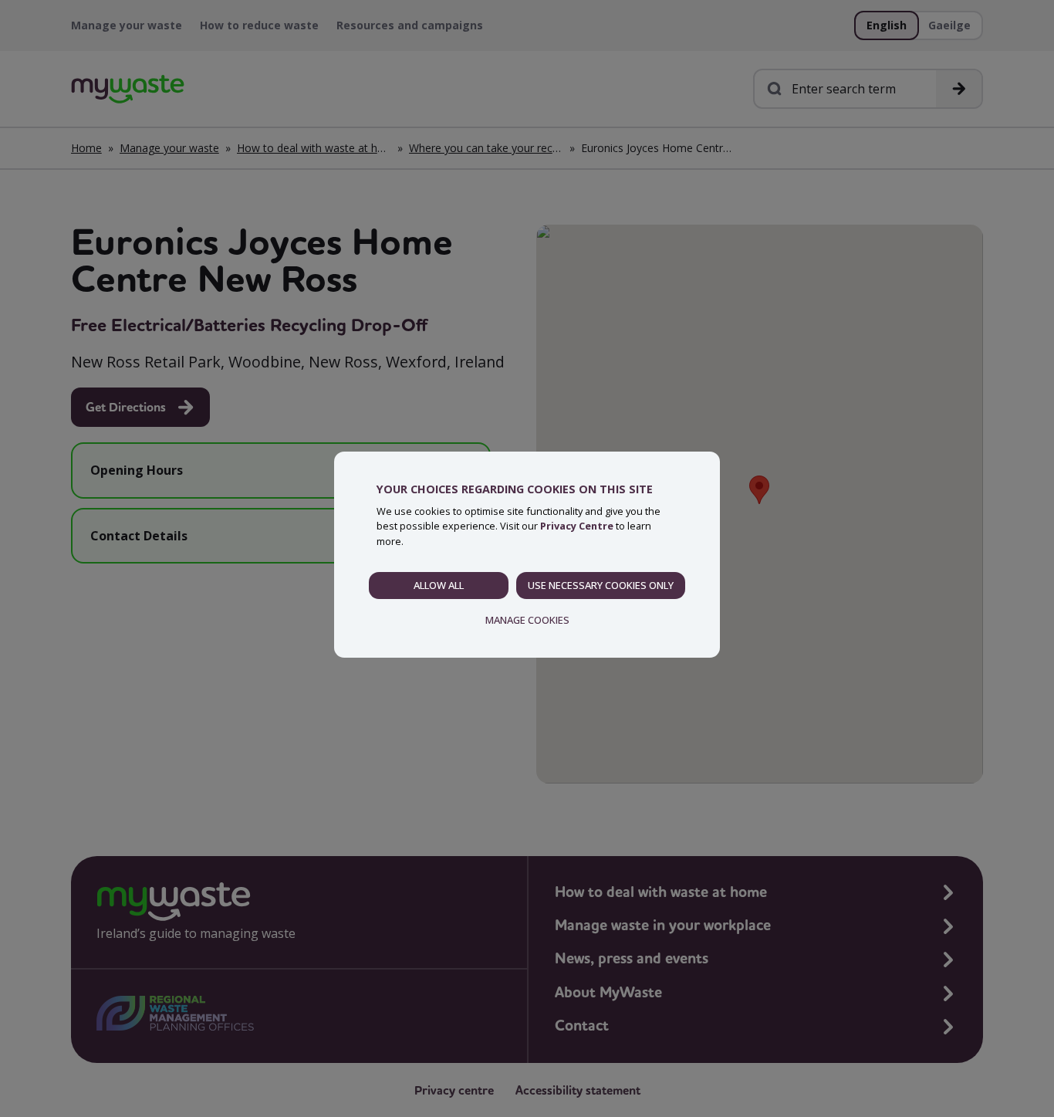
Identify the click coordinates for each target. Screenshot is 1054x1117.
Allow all (439, 585)
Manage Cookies (527, 620)
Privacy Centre (576, 526)
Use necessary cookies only (601, 585)
